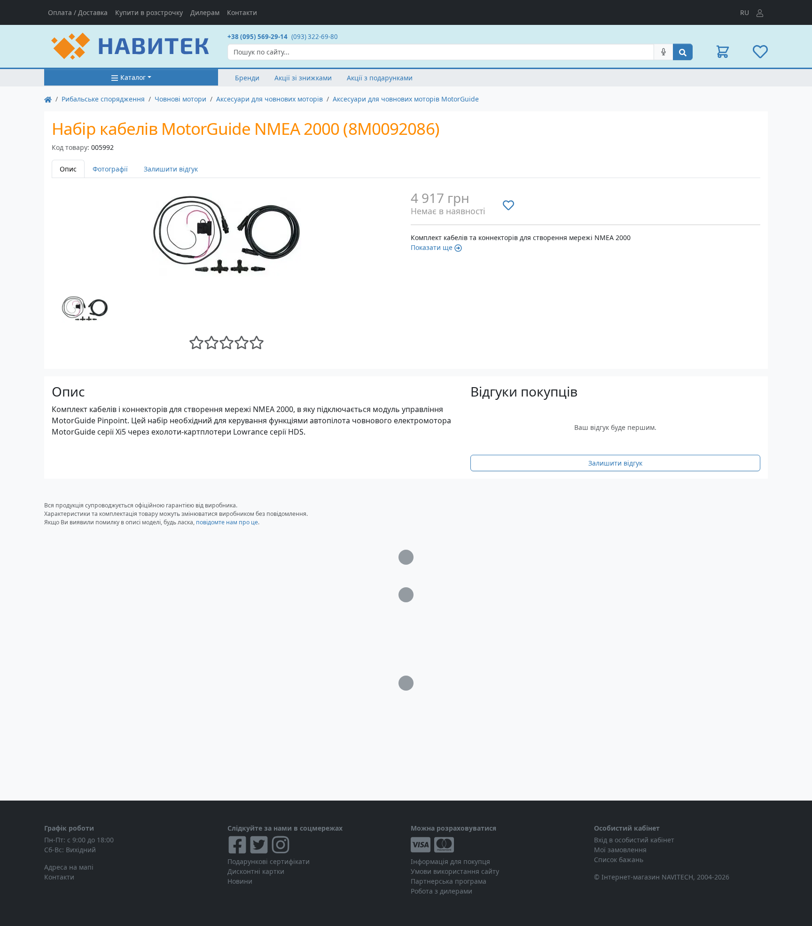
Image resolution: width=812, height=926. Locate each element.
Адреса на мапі (69, 867)
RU (744, 12)
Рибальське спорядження (103, 98)
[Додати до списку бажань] (508, 205)
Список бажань (618, 859)
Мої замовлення (620, 849)
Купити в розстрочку (149, 12)
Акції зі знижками (303, 77)
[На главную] (48, 98)
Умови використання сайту (455, 871)
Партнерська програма (448, 881)
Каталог (133, 77)
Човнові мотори (180, 98)
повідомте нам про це (227, 522)
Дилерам (204, 12)
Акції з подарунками (380, 77)
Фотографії (110, 168)
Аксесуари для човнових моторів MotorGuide (406, 98)
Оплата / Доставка (78, 12)
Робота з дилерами (441, 891)
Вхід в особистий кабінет (634, 839)
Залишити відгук (171, 168)
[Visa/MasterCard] (498, 845)
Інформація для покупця (450, 861)
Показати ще (432, 247)
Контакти (242, 12)
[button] (722, 51)
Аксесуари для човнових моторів (269, 98)
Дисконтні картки (255, 871)
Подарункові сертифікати (268, 861)
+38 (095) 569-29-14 (257, 36)
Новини (239, 881)
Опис (68, 168)
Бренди (247, 77)
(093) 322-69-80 (314, 36)
